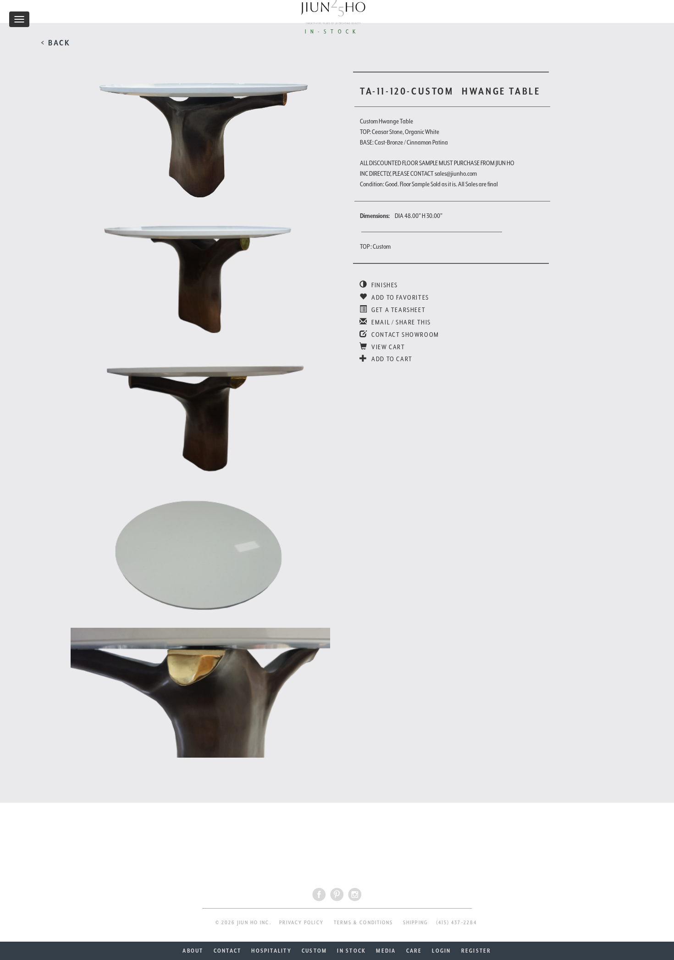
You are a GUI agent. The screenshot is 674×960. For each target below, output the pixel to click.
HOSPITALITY (271, 951)
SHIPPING (415, 923)
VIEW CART (387, 347)
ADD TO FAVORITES (399, 297)
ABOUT (192, 951)
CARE (414, 951)
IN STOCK (351, 951)
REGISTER (476, 951)
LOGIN (441, 951)
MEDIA (386, 951)
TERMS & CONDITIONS (363, 923)
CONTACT (228, 951)
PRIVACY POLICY (301, 923)
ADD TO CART (391, 359)
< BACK (56, 42)
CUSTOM (314, 951)
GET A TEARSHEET (397, 309)
